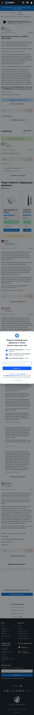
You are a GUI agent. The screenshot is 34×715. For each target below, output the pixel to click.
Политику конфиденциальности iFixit (14, 374)
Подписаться (17, 368)
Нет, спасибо (17, 380)
